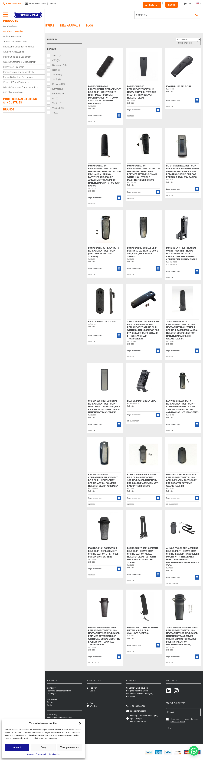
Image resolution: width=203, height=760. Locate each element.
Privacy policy (42, 754)
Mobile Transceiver (12, 36)
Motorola (58, 93)
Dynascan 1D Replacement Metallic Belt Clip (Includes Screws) (142, 630)
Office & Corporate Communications (20, 87)
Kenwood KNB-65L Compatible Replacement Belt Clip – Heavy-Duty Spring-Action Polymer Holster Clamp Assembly (103, 480)
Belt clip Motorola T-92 (102, 321)
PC (55, 98)
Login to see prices (95, 115)
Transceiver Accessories (15, 41)
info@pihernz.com (37, 3)
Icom (56, 70)
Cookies (30, 754)
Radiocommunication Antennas (18, 46)
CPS (56, 60)
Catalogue (51, 694)
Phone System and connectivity (18, 72)
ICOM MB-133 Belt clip (178, 86)
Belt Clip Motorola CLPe (141, 401)
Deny (43, 747)
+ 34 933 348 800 (13, 3)
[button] (80, 723)
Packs (49, 705)
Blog (89, 25)
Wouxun (58, 108)
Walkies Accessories (13, 31)
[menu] (5, 14)
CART (190, 3)
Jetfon (57, 74)
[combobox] (188, 43)
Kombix (57, 89)
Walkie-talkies (10, 26)
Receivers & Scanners (13, 67)
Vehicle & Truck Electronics (16, 82)
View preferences (69, 747)
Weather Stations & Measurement (19, 62)
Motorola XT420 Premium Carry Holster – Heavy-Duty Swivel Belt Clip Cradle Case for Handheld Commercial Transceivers (181, 254)
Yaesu (57, 112)
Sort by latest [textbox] (185, 43)
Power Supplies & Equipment (17, 57)
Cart (92, 703)
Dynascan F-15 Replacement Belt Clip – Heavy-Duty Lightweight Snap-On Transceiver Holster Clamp (141, 92)
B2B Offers (46, 25)
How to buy (52, 715)
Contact (52, 3)
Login (171, 4)
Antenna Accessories (13, 51)
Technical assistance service (59, 691)
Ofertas (50, 702)
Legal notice (54, 754)
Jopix (56, 79)
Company (51, 688)
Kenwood (58, 84)
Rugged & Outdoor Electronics (18, 77)
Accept (17, 747)
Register (153, 4)
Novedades (52, 699)
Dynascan (59, 65)
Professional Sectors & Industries (20, 100)
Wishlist (93, 706)
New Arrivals (70, 25)
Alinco (57, 55)
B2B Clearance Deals (13, 92)
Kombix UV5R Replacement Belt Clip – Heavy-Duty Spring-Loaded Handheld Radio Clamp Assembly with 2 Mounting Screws (143, 480)
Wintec (57, 103)
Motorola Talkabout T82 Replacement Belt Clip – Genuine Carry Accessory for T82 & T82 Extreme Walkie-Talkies (181, 480)
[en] (199, 3)
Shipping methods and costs (59, 718)
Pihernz (28, 14)
